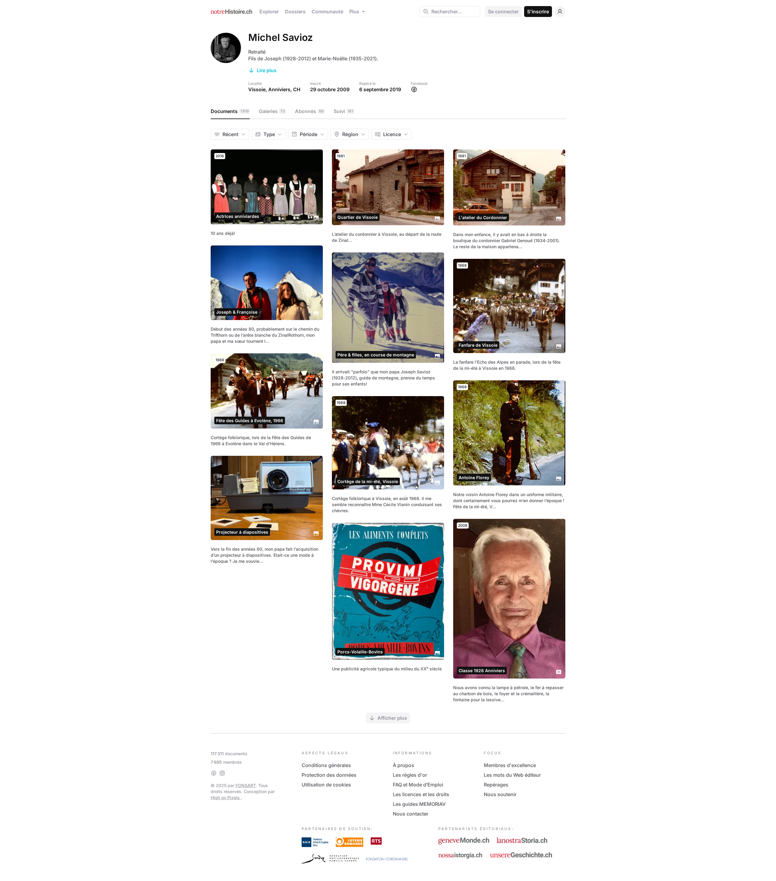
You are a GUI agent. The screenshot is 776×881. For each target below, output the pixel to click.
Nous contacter (410, 814)
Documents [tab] (230, 111)
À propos (403, 765)
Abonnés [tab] (309, 111)
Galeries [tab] (272, 111)
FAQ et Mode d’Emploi (418, 785)
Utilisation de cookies (326, 785)
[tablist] (388, 111)
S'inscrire (538, 11)
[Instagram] (222, 773)
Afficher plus (392, 718)
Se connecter (503, 11)
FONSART (246, 785)
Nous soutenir (500, 794)
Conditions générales (326, 765)
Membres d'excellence (510, 765)
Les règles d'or (410, 775)
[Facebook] (214, 773)
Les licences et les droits (421, 794)
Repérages (496, 785)
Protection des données (329, 775)
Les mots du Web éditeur (512, 775)
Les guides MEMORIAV (419, 804)
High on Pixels (226, 797)
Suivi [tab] (343, 111)
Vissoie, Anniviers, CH (274, 89)
